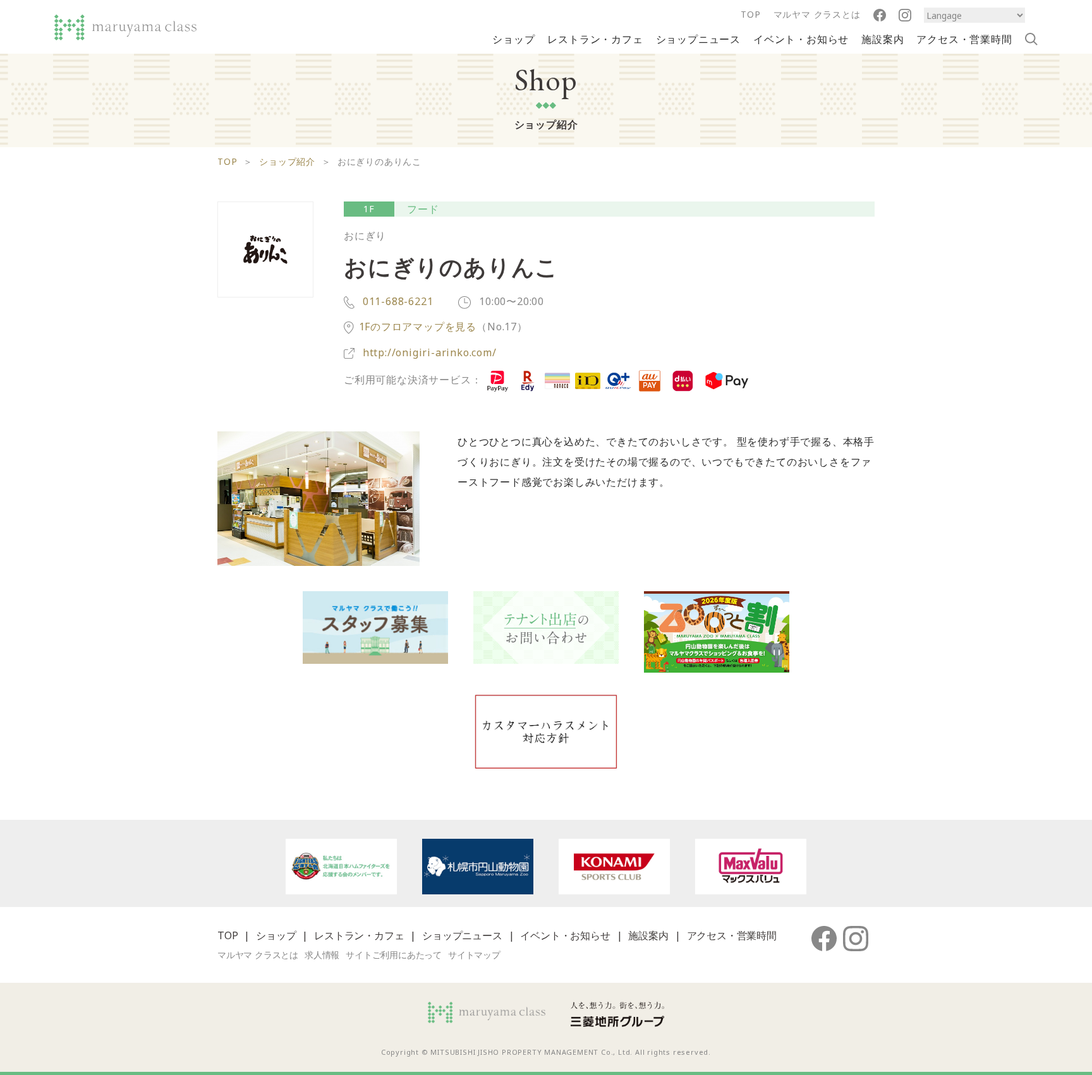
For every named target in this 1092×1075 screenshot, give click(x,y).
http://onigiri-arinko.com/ (430, 352)
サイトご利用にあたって (394, 955)
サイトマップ (474, 955)
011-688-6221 (396, 301)
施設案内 (882, 39)
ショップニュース (698, 39)
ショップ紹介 (287, 161)
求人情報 (322, 955)
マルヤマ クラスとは (817, 14)
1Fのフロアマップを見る (418, 326)
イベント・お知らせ (801, 39)
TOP (750, 14)
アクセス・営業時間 (964, 39)
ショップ (513, 39)
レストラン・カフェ (595, 39)
